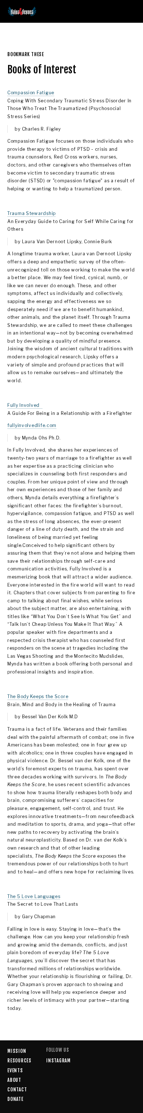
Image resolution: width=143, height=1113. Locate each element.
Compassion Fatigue (30, 92)
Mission (16, 1051)
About (14, 1080)
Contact (17, 1089)
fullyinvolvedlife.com (31, 425)
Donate (15, 1099)
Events (15, 1070)
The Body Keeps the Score (37, 696)
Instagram (58, 1060)
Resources (19, 1060)
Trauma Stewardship (31, 213)
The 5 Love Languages (33, 896)
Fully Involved (25, 405)
